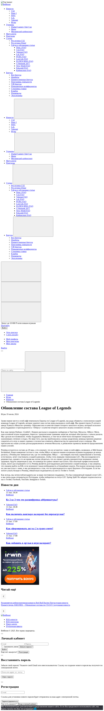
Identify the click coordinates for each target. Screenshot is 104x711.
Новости (10, 399)
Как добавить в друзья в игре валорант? (28, 543)
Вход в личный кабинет (27, 704)
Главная (9, 395)
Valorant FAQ (11, 505)
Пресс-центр (11, 624)
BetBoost (10, 495)
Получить (5, 325)
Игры (8, 397)
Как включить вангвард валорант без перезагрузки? (35, 514)
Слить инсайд (12, 335)
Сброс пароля (7, 677)
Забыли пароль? (26, 647)
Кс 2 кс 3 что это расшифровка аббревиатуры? (32, 499)
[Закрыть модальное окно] (2, 633)
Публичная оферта (14, 626)
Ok (35, 709)
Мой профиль (12, 339)
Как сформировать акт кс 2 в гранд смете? (29, 528)
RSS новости (11, 619)
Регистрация (23, 652)
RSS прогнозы (12, 622)
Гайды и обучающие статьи (18, 490)
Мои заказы (11, 344)
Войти (4, 649)
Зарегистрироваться (10, 701)
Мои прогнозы (12, 341)
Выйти (4, 348)
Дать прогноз (12, 332)
